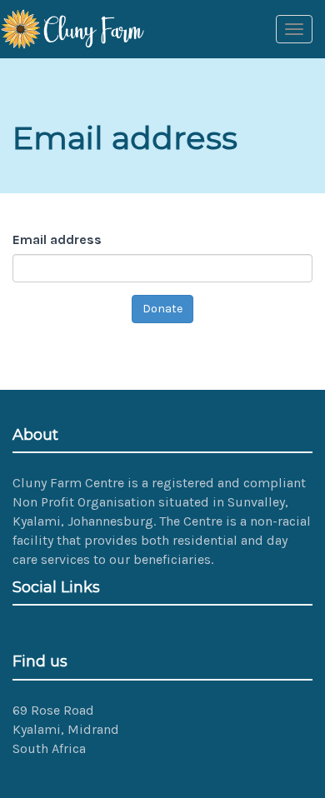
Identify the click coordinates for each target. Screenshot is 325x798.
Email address (58, 239)
